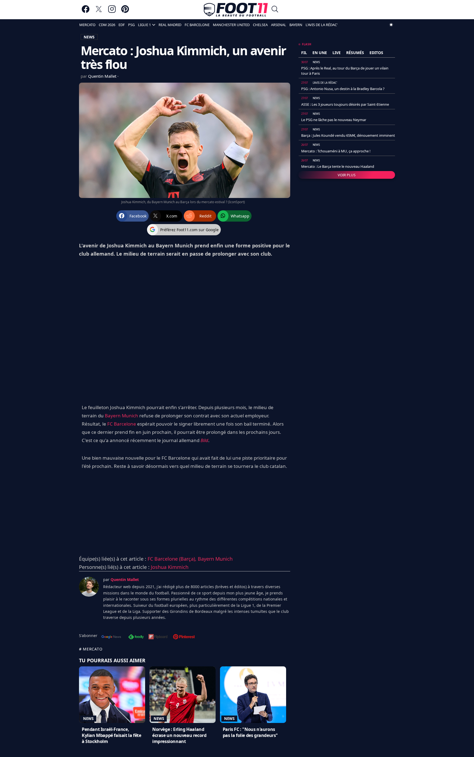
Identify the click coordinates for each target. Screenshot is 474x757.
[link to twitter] (99, 11)
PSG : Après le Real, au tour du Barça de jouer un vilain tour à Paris (344, 71)
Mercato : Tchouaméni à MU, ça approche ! (336, 151)
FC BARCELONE (197, 25)
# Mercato (90, 649)
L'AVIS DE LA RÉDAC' (322, 25)
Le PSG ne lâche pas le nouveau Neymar (333, 119)
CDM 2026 (107, 25)
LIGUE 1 (144, 25)
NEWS (89, 37)
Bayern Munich (121, 415)
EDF (122, 25)
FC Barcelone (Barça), (173, 558)
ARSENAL (278, 25)
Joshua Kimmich (169, 567)
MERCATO (87, 25)
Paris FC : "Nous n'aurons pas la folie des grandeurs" (250, 732)
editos (376, 52)
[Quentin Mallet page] (89, 587)
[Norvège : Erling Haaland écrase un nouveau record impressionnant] (182, 694)
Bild (204, 440)
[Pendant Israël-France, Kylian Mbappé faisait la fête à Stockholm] (112, 694)
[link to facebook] (85, 11)
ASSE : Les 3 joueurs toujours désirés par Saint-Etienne (345, 104)
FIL (304, 52)
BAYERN (295, 25)
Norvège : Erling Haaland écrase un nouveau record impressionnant (179, 735)
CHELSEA (260, 25)
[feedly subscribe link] (136, 637)
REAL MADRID (170, 25)
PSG (131, 25)
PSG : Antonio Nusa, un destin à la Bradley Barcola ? (343, 88)
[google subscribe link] (111, 637)
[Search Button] (274, 10)
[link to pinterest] (125, 11)
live (336, 52)
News (88, 718)
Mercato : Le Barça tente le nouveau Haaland (337, 166)
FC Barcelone (121, 424)
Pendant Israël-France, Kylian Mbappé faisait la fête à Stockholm (111, 735)
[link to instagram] (112, 11)
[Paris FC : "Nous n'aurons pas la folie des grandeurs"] (253, 694)
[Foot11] (236, 9)
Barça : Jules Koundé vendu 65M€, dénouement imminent (348, 135)
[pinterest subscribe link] (184, 637)
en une (319, 52)
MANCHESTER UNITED (231, 25)
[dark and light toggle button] (391, 24)
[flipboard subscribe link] (158, 637)
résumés (355, 52)
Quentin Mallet (102, 76)
